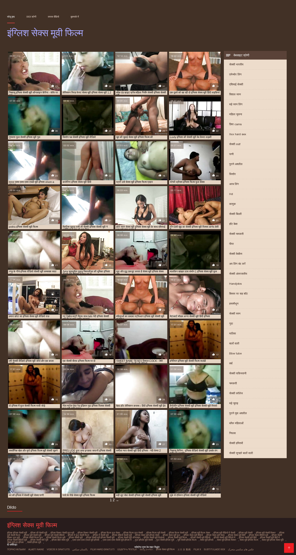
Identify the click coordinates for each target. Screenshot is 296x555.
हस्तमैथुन (233, 303)
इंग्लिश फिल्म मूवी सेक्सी (155, 532)
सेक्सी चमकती (236, 233)
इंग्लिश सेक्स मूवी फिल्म (165, 549)
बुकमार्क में (75, 16)
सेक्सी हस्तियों (236, 443)
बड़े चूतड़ (233, 403)
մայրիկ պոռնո (127, 549)
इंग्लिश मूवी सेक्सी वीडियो (54, 535)
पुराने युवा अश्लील (238, 413)
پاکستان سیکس (80, 549)
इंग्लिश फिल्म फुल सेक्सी (133, 532)
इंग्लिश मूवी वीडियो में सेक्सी (224, 532)
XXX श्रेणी (31, 16)
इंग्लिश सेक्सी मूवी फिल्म (177, 537)
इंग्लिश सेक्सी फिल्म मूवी (55, 537)
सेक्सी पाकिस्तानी (237, 373)
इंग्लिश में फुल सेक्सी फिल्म (78, 535)
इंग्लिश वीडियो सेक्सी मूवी (122, 535)
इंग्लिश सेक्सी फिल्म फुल (33, 537)
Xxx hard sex (237, 134)
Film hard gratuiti (102, 549)
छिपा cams (235, 124)
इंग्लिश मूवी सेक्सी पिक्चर (266, 532)
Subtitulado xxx (214, 549)
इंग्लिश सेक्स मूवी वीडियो (193, 535)
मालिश (232, 333)
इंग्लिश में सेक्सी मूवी (101, 535)
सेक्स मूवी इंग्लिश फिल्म (249, 540)
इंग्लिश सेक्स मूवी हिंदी (236, 535)
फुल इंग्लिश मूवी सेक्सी (144, 540)
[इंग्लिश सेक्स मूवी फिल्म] (289, 548)
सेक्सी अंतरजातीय (238, 273)
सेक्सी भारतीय (236, 64)
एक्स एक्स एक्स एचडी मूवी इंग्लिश (85, 540)
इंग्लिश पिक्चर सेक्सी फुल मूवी (62, 532)
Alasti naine (36, 549)
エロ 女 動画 (184, 549)
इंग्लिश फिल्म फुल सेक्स (110, 532)
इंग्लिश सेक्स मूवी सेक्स (215, 535)
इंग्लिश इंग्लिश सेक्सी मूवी (17, 532)
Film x (197, 549)
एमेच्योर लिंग (235, 74)
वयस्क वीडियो (53, 16)
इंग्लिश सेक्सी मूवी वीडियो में (224, 537)
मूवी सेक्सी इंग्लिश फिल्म (187, 540)
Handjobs (235, 283)
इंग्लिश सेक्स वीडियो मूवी (258, 535)
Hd (231, 194)
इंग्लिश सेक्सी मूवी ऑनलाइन (129, 537)
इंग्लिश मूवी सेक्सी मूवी (32, 535)
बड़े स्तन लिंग (235, 104)
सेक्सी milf (234, 144)
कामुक (232, 204)
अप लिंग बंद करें (237, 263)
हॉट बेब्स (233, 224)
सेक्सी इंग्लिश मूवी (34, 542)
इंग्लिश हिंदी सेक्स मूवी (60, 540)
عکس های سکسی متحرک (241, 549)
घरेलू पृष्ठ (11, 16)
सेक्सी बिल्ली (235, 214)
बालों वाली (234, 343)
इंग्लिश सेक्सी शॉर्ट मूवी (39, 540)
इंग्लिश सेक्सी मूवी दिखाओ (154, 537)
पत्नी (231, 154)
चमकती (233, 383)
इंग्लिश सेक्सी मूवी (76, 537)
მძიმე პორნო (146, 549)
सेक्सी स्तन (234, 313)
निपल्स (232, 433)
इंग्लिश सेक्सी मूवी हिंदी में (270, 537)
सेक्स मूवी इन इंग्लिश (15, 542)
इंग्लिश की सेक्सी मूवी (38, 532)
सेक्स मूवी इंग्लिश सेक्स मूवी (272, 540)
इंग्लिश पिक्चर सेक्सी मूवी (87, 532)
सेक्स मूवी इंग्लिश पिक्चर (226, 540)
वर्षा (231, 363)
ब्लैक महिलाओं (236, 423)
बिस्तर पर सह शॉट (238, 293)
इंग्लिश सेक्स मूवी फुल (171, 535)
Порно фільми (16, 549)
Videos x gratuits (58, 549)
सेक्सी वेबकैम (235, 253)
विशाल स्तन (235, 94)
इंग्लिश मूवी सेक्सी (245, 532)
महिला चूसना (235, 114)
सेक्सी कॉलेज (236, 393)
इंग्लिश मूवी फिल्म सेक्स (200, 532)
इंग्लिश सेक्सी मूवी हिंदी (248, 537)
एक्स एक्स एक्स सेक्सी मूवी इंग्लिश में (117, 540)
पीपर (231, 243)
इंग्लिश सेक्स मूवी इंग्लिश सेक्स (147, 535)
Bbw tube (235, 353)
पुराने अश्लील (235, 164)
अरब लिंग (234, 184)
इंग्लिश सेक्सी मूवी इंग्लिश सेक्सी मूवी (100, 537)
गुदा (231, 323)
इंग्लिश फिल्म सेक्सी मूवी (178, 532)
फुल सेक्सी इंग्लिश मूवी (165, 540)
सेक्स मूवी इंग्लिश (206, 540)
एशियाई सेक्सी (236, 84)
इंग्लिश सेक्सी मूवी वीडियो (200, 537)
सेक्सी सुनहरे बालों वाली (241, 453)
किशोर (232, 174)
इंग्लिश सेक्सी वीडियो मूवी (17, 540)
